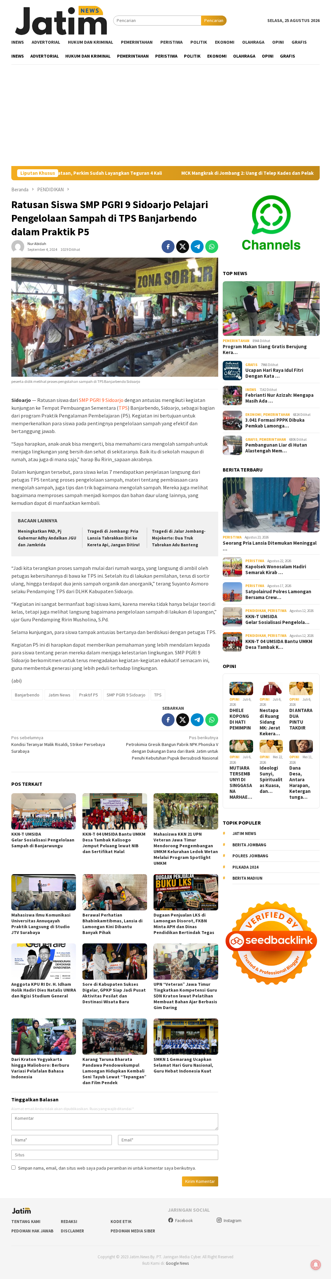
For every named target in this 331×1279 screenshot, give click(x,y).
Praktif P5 (88, 695)
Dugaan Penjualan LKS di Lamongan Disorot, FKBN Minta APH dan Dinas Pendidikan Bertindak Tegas (184, 923)
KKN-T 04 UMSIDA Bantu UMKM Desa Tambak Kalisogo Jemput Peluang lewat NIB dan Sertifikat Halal (113, 842)
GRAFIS (251, 364)
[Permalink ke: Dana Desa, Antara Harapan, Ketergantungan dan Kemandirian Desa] (301, 746)
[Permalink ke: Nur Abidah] (17, 246)
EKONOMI (253, 414)
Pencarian (213, 20)
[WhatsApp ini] (211, 246)
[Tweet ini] (182, 246)
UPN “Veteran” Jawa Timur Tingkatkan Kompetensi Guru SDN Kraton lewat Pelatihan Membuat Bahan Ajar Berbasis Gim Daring (185, 995)
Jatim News (59, 695)
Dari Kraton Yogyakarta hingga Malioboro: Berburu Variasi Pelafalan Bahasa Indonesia (40, 1068)
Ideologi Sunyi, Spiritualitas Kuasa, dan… (271, 779)
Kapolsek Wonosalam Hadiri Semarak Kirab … (275, 569)
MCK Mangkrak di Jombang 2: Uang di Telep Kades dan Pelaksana (220, 173)
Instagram (232, 1220)
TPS (123, 408)
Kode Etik (121, 1221)
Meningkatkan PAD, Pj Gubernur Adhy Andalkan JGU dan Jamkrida (47, 538)
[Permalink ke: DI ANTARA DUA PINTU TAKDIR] (301, 688)
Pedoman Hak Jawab (32, 1231)
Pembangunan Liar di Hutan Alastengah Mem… (276, 448)
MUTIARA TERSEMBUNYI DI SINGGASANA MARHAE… (241, 782)
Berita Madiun (247, 878)
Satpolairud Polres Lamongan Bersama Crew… (278, 594)
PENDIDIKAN (255, 610)
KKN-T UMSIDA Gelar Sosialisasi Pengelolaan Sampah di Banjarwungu (43, 840)
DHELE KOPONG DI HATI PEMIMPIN (240, 719)
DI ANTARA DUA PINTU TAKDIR (301, 719)
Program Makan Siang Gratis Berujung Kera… (265, 349)
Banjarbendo (27, 695)
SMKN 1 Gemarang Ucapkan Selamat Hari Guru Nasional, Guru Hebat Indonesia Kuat (183, 1065)
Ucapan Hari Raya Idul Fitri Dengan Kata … (274, 373)
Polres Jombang (250, 856)
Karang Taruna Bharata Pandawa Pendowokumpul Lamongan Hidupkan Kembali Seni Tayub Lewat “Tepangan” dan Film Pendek (114, 1070)
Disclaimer (72, 1231)
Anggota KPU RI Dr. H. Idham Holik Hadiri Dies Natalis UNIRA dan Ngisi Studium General (43, 990)
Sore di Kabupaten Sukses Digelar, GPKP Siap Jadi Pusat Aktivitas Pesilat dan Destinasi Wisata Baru (114, 993)
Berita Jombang (249, 845)
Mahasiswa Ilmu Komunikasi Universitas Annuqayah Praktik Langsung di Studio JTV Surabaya (40, 923)
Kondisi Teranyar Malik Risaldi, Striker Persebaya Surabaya (58, 744)
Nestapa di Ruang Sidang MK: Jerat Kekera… (270, 722)
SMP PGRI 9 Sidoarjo (101, 400)
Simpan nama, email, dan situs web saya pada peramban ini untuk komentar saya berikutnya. (107, 1168)
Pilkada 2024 (245, 867)
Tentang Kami (25, 1221)
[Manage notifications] (316, 1265)
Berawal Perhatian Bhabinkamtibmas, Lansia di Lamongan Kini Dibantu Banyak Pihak (112, 923)
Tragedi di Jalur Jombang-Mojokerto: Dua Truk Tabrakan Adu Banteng (179, 538)
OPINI (235, 699)
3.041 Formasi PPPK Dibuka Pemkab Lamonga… (274, 423)
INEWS (250, 389)
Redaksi (69, 1221)
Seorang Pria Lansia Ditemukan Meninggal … (269, 546)
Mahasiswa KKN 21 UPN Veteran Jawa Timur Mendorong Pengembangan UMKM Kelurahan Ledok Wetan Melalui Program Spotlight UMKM (186, 848)
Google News (177, 1263)
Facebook (184, 1220)
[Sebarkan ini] (168, 246)
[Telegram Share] (197, 246)
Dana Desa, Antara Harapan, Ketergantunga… (300, 782)
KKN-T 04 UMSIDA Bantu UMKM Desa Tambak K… (278, 644)
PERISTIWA (232, 537)
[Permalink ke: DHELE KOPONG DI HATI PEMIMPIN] (241, 688)
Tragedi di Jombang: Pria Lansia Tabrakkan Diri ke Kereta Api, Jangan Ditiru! (113, 538)
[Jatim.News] (62, 20)
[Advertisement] (165, 117)
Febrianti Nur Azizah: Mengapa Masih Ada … (279, 398)
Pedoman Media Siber (133, 1231)
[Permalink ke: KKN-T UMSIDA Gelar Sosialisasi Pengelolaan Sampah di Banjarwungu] (43, 811)
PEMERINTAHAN (236, 341)
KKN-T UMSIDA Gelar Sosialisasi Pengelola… (277, 619)
